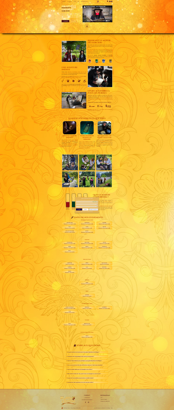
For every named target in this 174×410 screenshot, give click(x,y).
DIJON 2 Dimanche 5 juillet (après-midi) (87, 232)
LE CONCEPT (69, 1)
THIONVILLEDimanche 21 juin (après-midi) (104, 247)
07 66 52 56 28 (87, 397)
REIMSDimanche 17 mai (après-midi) (69, 247)
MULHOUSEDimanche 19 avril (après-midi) (87, 243)
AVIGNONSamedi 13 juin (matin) (87, 295)
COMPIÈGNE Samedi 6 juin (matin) (70, 263)
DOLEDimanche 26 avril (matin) (70, 227)
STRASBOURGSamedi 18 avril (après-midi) (69, 243)
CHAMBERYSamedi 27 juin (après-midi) (104, 308)
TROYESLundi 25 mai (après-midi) (104, 243)
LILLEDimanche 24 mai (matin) (87, 268)
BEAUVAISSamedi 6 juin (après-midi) (104, 268)
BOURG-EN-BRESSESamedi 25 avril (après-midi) (69, 308)
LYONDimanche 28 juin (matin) (69, 312)
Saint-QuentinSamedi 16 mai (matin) (104, 263)
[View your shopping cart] (107, 1)
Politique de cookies (83, 211)
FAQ (78, 1)
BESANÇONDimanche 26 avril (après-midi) (87, 223)
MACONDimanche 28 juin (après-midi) (104, 227)
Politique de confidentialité (89, 211)
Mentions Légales (104, 399)
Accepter (79, 209)
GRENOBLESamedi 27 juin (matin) (87, 308)
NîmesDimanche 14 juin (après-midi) (69, 324)
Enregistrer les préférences (93, 209)
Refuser (85, 209)
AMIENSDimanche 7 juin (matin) (69, 272)
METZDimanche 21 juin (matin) (69, 251)
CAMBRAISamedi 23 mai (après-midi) (69, 268)
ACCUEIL (64, 1)
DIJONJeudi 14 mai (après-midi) (87, 227)
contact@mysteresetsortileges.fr (87, 399)
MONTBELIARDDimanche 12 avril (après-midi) (70, 223)
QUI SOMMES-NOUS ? (84, 1)
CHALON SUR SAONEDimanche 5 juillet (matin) (70, 232)
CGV (101, 397)
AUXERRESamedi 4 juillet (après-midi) (104, 223)
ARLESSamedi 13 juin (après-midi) (87, 336)
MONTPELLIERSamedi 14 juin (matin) (87, 324)
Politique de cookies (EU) (105, 401)
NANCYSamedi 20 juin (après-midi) (87, 247)
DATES (75, 1)
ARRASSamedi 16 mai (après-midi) (87, 263)
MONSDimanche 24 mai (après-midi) (87, 283)
